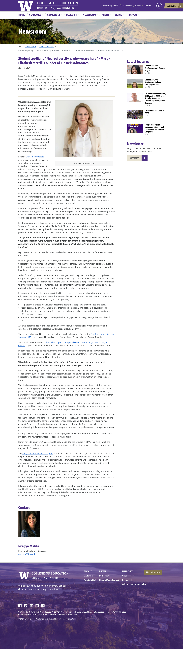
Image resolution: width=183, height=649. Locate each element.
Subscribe (134, 158)
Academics (35, 14)
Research (71, 14)
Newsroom (89, 14)
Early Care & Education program (37, 453)
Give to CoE (127, 580)
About (105, 14)
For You (132, 14)
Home (21, 14)
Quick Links (171, 5)
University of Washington (26, 5)
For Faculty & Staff (110, 5)
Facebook (21, 605)
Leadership (88, 576)
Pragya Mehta (28, 546)
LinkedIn (43, 605)
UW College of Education (57, 6)
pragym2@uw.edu (27, 554)
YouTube (38, 605)
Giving (118, 14)
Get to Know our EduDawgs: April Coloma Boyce (155, 68)
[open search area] (159, 5)
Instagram (32, 605)
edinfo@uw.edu (41, 614)
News (102, 571)
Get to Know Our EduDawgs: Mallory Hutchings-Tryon (153, 82)
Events (138, 5)
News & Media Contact (109, 580)
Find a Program (153, 572)
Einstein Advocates (35, 156)
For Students (127, 5)
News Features (46, 46)
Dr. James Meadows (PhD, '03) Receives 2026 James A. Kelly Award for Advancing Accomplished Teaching (155, 98)
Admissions (53, 14)
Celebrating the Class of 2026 (154, 111)
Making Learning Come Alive (134, 584)
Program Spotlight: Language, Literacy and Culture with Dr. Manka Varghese (154, 128)
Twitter (26, 605)
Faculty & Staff (90, 580)
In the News (104, 576)
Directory (147, 5)
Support (127, 571)
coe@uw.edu (71, 614)
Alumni (125, 576)
